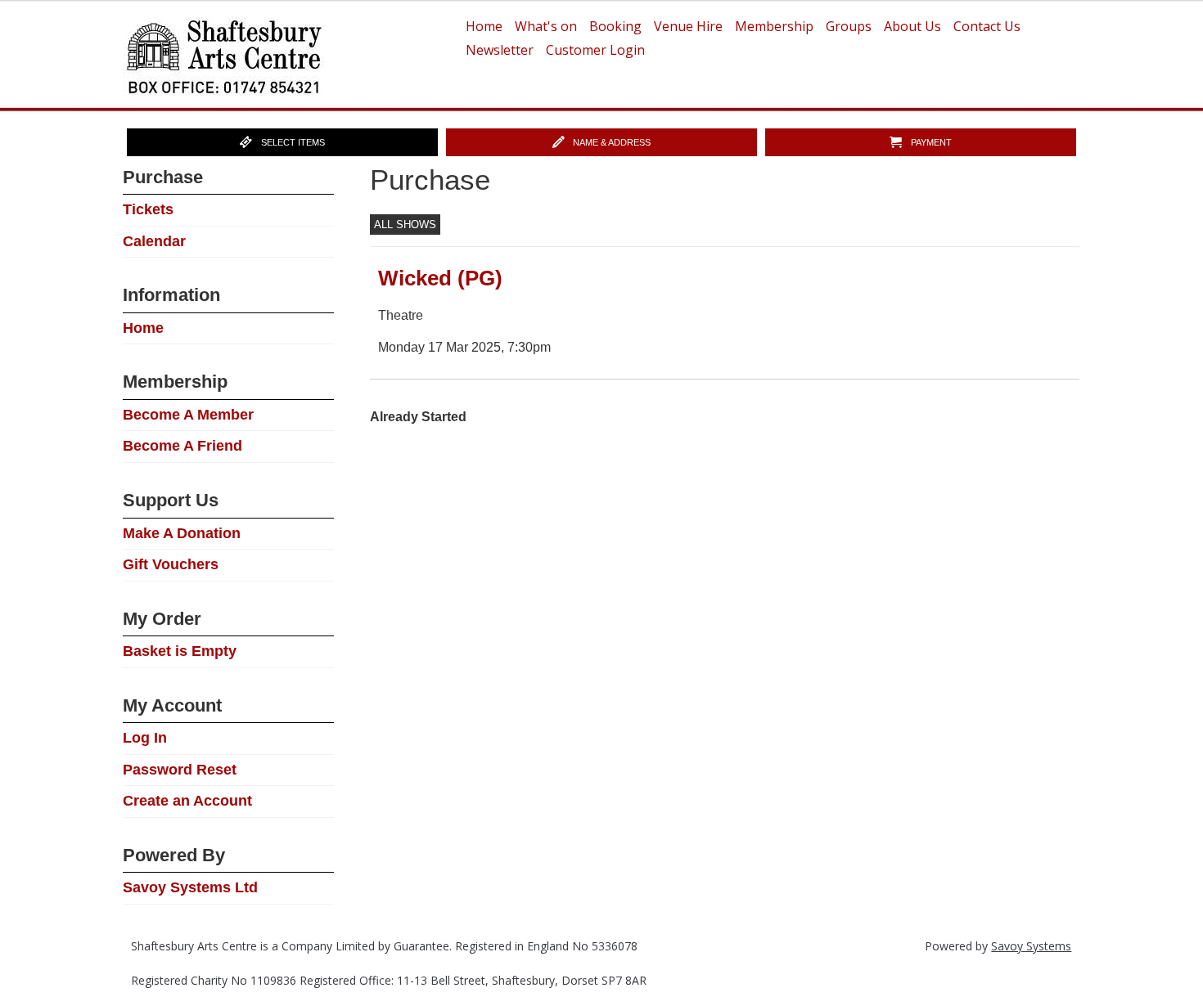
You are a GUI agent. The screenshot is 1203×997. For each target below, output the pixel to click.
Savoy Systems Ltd (190, 887)
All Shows (405, 224)
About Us (912, 26)
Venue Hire (688, 26)
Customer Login (595, 50)
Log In (145, 738)
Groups (849, 26)
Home (484, 26)
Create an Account (187, 801)
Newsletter (500, 50)
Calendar (154, 241)
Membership (774, 26)
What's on (546, 26)
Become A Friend (182, 446)
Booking (615, 26)
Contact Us (987, 26)
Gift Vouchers (171, 564)
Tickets (148, 209)
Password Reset (180, 769)
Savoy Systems (1031, 946)
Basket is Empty (180, 651)
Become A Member (188, 414)
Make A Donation (182, 533)
